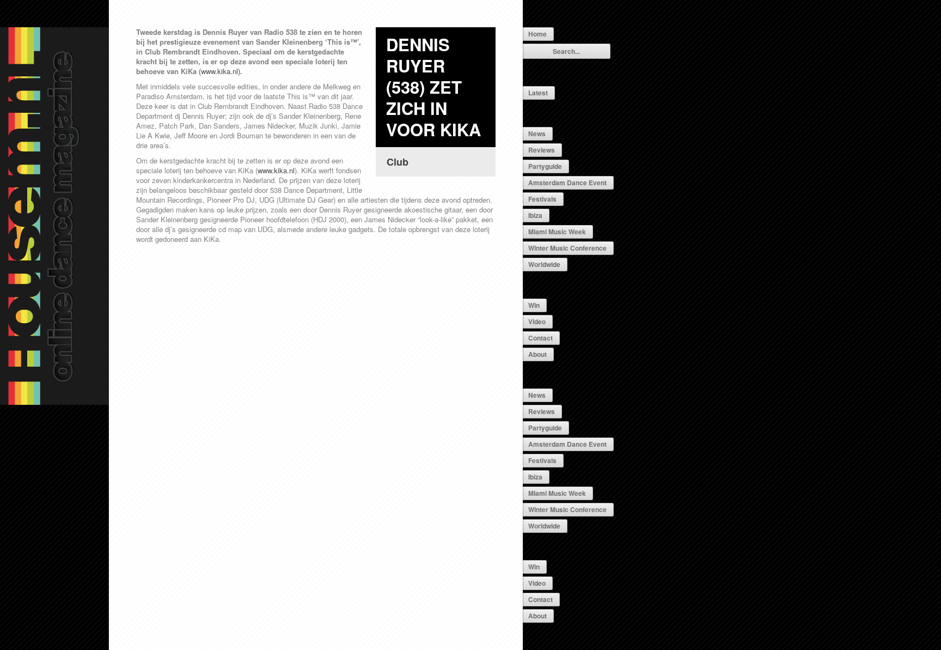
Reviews (541, 150)
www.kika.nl (219, 71)
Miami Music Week (557, 231)
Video (537, 321)
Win (534, 305)
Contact (540, 338)
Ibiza (535, 215)
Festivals (542, 199)
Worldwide (544, 264)
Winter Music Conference (567, 248)
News (537, 133)
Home (537, 34)
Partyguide (545, 166)
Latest (538, 93)
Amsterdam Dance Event (567, 182)
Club (397, 162)
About (537, 354)
